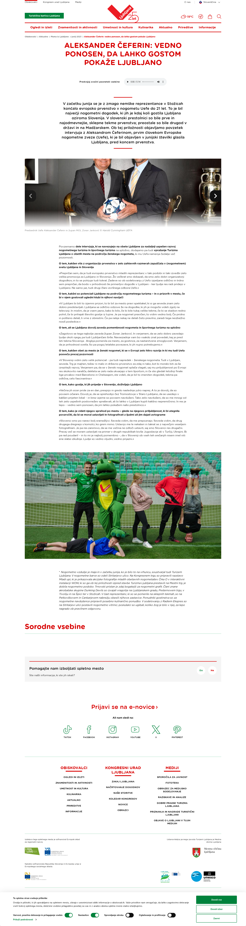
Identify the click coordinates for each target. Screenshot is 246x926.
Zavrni (216, 918)
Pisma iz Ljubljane (60, 36)
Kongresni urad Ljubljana (56, 2)
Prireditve (185, 27)
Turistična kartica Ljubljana (44, 15)
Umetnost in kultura (118, 27)
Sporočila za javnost (172, 777)
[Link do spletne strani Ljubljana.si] (206, 853)
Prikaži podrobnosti (23, 919)
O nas (187, 2)
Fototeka (172, 782)
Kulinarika (145, 27)
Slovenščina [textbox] (209, 2)
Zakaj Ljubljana (123, 781)
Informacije (207, 27)
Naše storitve (123, 793)
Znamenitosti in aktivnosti (77, 27)
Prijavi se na (123, 706)
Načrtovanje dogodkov (123, 787)
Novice (123, 804)
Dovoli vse (216, 899)
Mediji (78, 2)
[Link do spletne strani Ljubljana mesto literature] (203, 876)
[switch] (95, 915)
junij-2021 (76, 36)
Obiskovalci (31, 2)
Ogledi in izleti (41, 27)
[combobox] (210, 2)
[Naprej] (215, 196)
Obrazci (123, 810)
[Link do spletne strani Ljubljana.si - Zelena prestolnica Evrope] (171, 877)
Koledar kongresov (123, 798)
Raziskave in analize (172, 797)
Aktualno (165, 27)
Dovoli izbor (217, 909)
